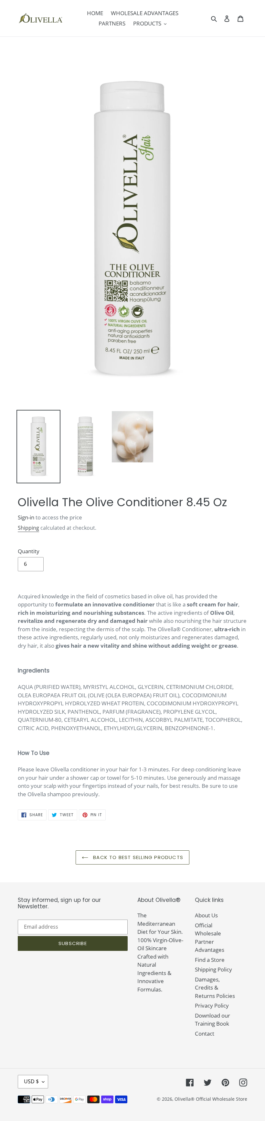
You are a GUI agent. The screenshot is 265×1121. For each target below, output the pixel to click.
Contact (204, 1033)
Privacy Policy (212, 1005)
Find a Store (210, 959)
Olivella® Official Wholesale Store (211, 1099)
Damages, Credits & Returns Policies (215, 988)
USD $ (31, 1081)
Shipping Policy (213, 969)
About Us (206, 915)
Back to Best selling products (137, 857)
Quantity (28, 551)
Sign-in (26, 517)
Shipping (28, 527)
